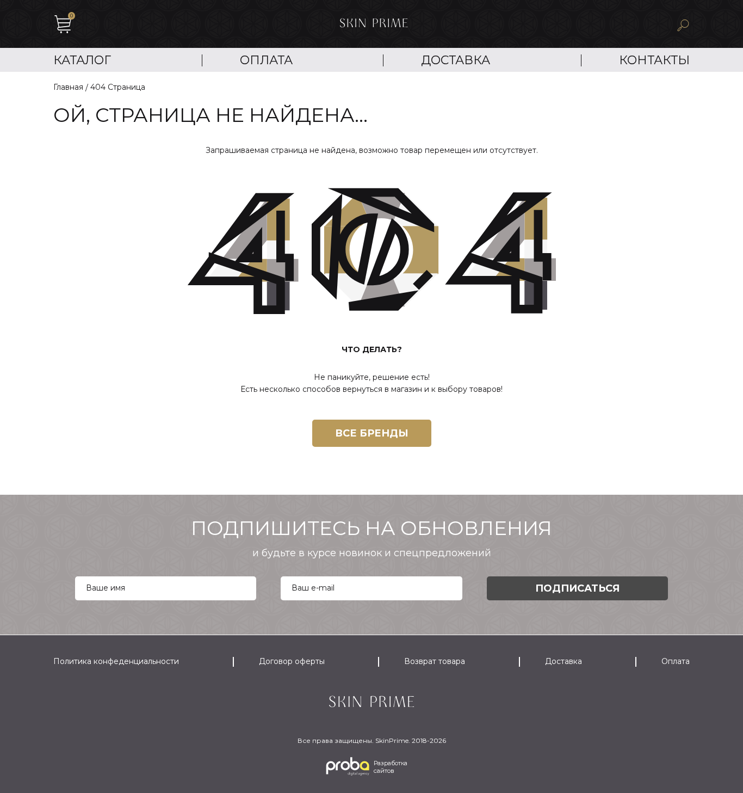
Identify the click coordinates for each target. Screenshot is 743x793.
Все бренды (371, 433)
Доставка (455, 60)
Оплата (266, 60)
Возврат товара (434, 661)
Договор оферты (292, 661)
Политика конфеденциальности (116, 661)
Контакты (654, 60)
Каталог (82, 60)
